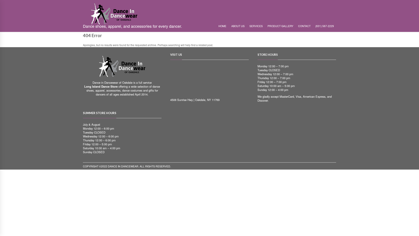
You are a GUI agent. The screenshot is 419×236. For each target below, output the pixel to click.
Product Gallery (280, 26)
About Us (238, 26)
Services (256, 26)
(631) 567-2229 (324, 26)
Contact (304, 26)
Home (222, 26)
